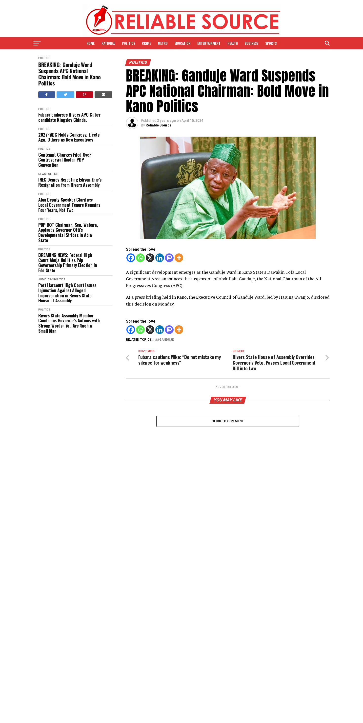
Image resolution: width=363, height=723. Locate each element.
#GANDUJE (165, 339)
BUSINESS (251, 43)
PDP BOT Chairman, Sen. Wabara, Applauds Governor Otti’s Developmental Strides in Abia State (68, 232)
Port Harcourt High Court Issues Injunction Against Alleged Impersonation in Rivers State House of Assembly (67, 293)
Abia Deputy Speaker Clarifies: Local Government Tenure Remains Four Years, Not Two (69, 204)
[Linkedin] (159, 257)
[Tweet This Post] (66, 94)
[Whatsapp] (140, 257)
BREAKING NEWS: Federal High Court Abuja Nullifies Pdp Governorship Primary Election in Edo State (67, 262)
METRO (163, 43)
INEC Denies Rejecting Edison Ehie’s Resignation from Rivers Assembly (69, 182)
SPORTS (271, 43)
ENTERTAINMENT (209, 43)
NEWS (42, 174)
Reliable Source (158, 125)
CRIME (146, 43)
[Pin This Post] (84, 94)
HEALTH (232, 43)
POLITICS (128, 43)
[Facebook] (130, 257)
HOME (91, 43)
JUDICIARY (45, 279)
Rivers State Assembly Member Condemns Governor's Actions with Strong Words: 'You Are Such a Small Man (69, 323)
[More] (179, 257)
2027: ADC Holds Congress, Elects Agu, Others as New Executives (68, 137)
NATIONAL (108, 43)
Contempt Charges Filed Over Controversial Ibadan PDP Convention (64, 159)
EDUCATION (182, 43)
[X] (150, 257)
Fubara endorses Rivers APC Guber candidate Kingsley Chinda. (69, 117)
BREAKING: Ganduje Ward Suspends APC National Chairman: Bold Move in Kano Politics (69, 74)
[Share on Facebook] (46, 94)
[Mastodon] (169, 257)
